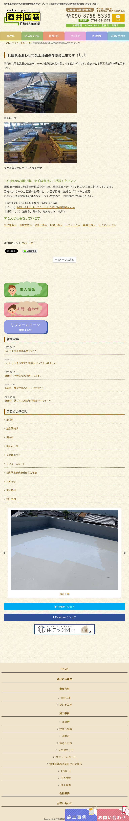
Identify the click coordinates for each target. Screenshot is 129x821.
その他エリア (13, 455)
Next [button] (124, 553)
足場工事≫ (56, 225)
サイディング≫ (107, 225)
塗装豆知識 (12, 428)
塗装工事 (66, 697)
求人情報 (11, 490)
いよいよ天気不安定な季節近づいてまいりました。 (32, 361)
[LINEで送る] (30, 250)
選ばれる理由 (64, 679)
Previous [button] (4, 553)
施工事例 (11, 499)
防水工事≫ (41, 225)
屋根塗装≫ (25, 225)
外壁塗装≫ (10, 225)
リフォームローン (15, 464)
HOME (7, 43)
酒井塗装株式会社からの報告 (21, 472)
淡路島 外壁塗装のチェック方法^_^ (24, 386)
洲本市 (9, 437)
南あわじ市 (25, 43)
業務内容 (64, 688)
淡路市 (9, 419)
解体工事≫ (89, 225)
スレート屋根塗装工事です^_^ (20, 349)
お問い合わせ (64, 803)
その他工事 (65, 704)
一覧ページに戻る (64, 259)
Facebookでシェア (65, 617)
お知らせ (11, 481)
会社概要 (64, 793)
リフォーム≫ (72, 225)
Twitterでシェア (66, 606)
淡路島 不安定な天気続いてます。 (23, 374)
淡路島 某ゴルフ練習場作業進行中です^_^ (28, 399)
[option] (64, 553)
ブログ (15, 43)
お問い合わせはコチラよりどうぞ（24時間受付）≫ (46, 207)
